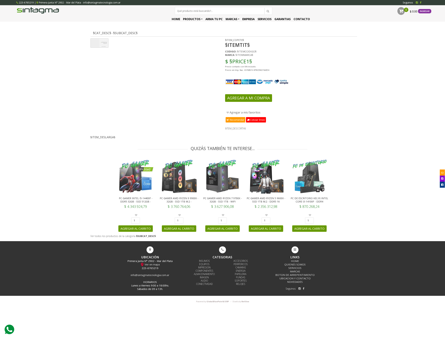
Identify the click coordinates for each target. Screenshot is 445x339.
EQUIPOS (204, 264)
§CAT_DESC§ (102, 33)
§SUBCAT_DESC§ (125, 33)
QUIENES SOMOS (295, 264)
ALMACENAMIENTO (204, 274)
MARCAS (231, 19)
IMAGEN (204, 277)
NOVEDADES (295, 281)
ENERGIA (240, 270)
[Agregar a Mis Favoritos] (136, 215)
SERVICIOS (265, 19)
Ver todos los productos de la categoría (123, 236)
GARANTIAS (282, 19)
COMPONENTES (204, 270)
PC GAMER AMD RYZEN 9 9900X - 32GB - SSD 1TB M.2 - (179, 200)
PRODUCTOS (191, 19)
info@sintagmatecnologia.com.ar (101, 2)
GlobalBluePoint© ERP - (214, 301)
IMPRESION (204, 267)
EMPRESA (248, 19)
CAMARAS (240, 267)
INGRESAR (425, 11)
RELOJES (240, 284)
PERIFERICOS (241, 264)
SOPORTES (241, 280)
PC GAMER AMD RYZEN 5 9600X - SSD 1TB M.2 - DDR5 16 (266, 200)
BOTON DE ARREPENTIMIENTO (295, 275)
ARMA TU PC (214, 19)
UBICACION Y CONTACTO (295, 278)
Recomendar (236, 119)
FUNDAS (240, 277)
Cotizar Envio (257, 119)
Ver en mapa (152, 264)
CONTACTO (302, 19)
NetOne (241, 301)
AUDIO (204, 280)
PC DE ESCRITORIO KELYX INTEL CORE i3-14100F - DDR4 (309, 200)
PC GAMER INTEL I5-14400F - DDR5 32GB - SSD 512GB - (135, 200)
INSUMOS (204, 260)
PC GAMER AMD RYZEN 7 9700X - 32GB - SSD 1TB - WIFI (222, 200)
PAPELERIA (240, 274)
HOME (176, 19)
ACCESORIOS (240, 260)
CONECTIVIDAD (204, 284)
